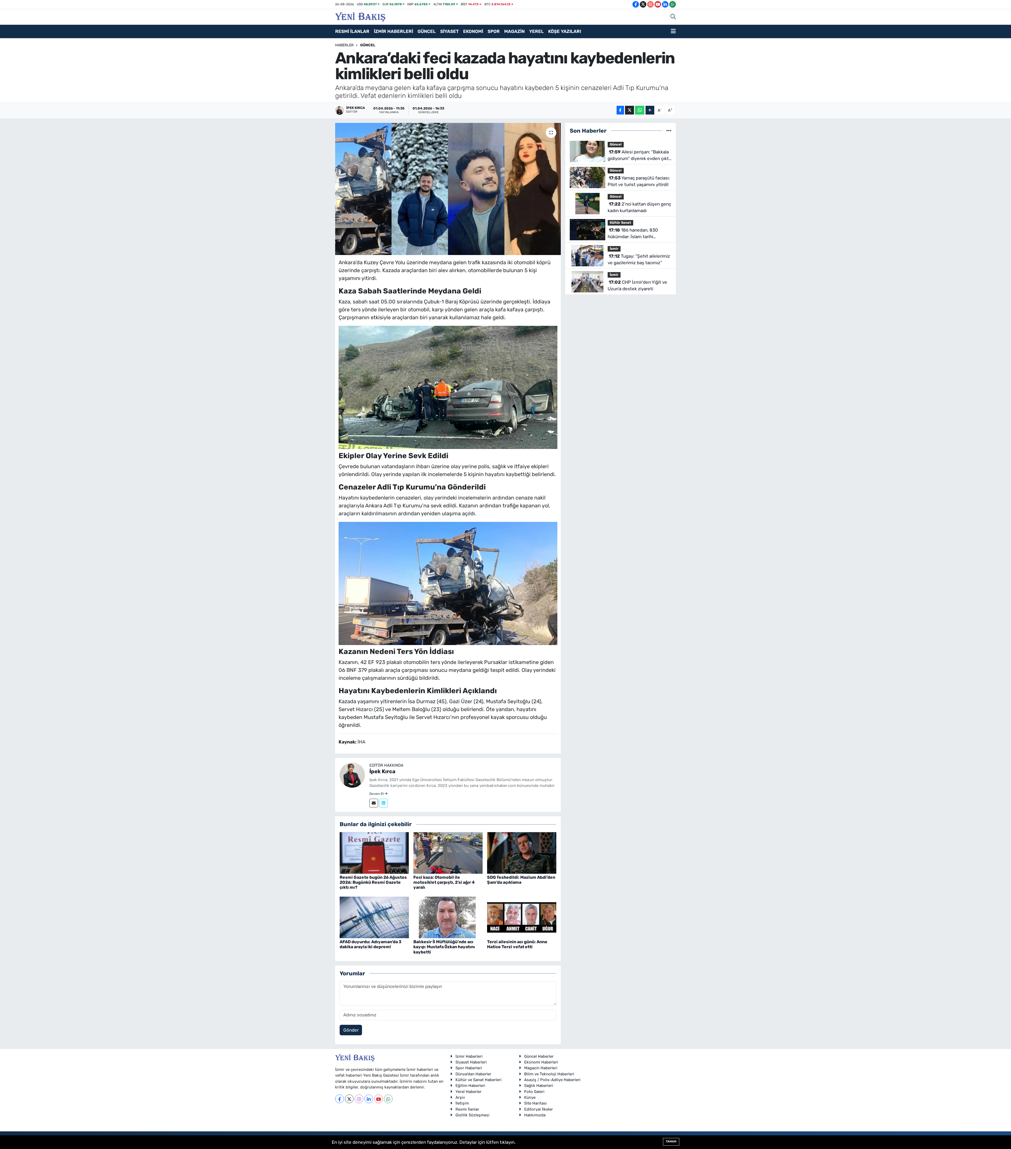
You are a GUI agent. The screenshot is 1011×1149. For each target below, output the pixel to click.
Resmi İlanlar (467, 1109)
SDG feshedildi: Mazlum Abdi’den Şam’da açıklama (521, 880)
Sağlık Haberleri (538, 1085)
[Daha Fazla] (650, 110)
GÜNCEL (427, 31)
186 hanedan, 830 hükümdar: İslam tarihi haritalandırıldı (633, 233)
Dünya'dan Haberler (473, 1074)
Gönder (351, 1030)
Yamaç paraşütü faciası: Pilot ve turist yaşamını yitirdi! (639, 181)
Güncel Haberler (539, 1056)
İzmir (614, 249)
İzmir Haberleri (469, 1056)
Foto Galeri (534, 1091)
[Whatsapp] (388, 1099)
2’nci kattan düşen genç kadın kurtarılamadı (639, 207)
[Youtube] (378, 1099)
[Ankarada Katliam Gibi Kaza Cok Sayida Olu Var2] (448, 582)
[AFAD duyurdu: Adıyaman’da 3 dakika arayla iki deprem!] (374, 917)
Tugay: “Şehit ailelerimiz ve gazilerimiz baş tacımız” (639, 259)
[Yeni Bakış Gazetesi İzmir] (360, 16)
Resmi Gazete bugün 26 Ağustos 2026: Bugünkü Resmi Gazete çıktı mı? (373, 882)
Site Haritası (535, 1103)
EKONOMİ (473, 31)
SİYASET (449, 31)
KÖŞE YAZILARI (564, 31)
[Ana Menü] (673, 31)
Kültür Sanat (620, 222)
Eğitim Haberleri (470, 1085)
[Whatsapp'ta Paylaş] (639, 110)
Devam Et (377, 794)
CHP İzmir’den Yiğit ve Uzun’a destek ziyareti (637, 285)
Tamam (671, 1141)
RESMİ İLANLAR (352, 31)
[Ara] (673, 17)
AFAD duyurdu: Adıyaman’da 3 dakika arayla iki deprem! (371, 944)
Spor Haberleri (468, 1068)
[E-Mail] (373, 803)
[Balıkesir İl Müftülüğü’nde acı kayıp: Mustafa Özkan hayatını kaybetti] (448, 917)
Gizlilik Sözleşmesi (472, 1115)
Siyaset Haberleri (471, 1062)
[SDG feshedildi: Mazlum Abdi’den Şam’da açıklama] (521, 852)
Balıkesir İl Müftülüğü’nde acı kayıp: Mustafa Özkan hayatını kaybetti (444, 946)
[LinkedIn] (368, 1099)
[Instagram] (359, 1099)
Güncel (367, 45)
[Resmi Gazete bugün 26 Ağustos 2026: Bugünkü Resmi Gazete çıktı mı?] (374, 852)
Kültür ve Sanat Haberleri (478, 1079)
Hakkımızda (535, 1115)
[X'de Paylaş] (629, 110)
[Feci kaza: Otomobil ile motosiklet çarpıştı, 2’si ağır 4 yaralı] (448, 852)
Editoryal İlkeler (538, 1109)
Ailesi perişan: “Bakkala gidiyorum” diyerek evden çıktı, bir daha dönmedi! (639, 155)
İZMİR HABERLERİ (393, 31)
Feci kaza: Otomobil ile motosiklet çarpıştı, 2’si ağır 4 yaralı (444, 882)
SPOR (494, 31)
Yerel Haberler (468, 1091)
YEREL (536, 31)
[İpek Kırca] (352, 774)
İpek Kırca (382, 771)
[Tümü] (668, 130)
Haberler (344, 45)
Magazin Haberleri (540, 1068)
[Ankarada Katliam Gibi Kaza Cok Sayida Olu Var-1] (448, 386)
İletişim (462, 1103)
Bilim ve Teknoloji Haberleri (549, 1074)
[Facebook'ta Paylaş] (620, 110)
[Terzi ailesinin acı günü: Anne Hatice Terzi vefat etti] (521, 917)
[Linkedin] (383, 803)
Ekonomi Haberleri (541, 1062)
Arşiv (460, 1097)
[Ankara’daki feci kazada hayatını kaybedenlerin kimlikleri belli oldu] (448, 189)
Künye (530, 1097)
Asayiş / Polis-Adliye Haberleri (552, 1079)
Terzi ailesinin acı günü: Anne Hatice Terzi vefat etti (517, 944)
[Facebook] (339, 1099)
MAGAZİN (514, 31)
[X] (349, 1099)
